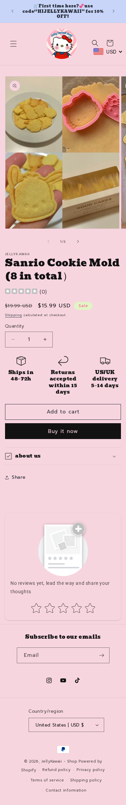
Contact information (66, 790)
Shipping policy (86, 780)
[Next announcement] (113, 11)
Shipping (13, 314)
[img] (21, 292)
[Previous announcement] (12, 11)
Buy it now (63, 431)
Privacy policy (91, 770)
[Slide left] (48, 241)
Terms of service (47, 780)
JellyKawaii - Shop (59, 761)
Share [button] (19, 477)
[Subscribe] (101, 655)
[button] (13, 43)
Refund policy (56, 770)
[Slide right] (78, 241)
